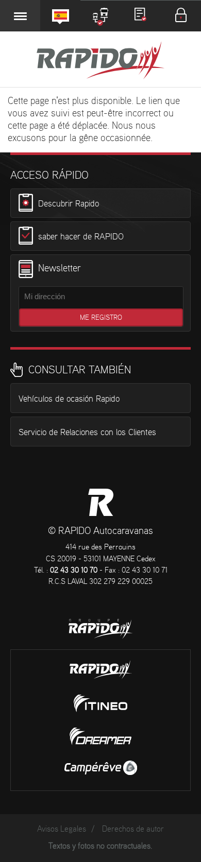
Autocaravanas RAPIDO (100, 502)
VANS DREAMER (100, 736)
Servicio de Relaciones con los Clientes (87, 432)
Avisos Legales (61, 829)
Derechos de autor (133, 829)
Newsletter (59, 268)
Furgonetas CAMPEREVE (100, 768)
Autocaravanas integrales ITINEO (100, 703)
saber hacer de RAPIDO (81, 237)
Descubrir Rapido (68, 204)
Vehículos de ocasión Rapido (69, 399)
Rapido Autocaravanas (100, 61)
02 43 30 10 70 (73, 570)
